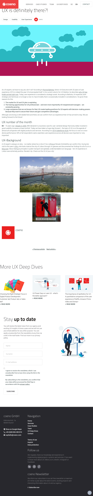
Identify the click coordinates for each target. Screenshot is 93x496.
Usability (14, 19)
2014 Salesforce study (60, 131)
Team (30, 428)
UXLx (16, 146)
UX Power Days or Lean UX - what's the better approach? (45, 294)
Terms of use (32, 440)
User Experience (26, 19)
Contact (86, 4)
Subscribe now (34, 487)
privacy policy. (25, 384)
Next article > (51, 249)
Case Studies (32, 426)
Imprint (30, 442)
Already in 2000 (20, 126)
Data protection (33, 445)
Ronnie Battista (48, 90)
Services (31, 423)
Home (30, 421)
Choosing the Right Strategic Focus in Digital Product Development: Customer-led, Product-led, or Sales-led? (13, 298)
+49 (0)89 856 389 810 (14, 432)
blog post (5, 149)
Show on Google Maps (14, 429)
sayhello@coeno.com (13, 435)
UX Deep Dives (33, 431)
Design (5, 19)
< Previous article (38, 249)
